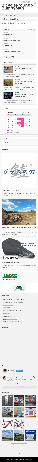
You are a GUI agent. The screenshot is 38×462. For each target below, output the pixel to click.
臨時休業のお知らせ (9, 34)
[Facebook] (19, 453)
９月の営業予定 (8, 45)
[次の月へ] (29, 113)
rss (24, 2)
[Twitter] (15, 453)
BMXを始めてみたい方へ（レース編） (24, 69)
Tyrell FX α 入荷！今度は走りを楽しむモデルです (14, 299)
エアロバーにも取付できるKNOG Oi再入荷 (13, 310)
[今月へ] (26, 113)
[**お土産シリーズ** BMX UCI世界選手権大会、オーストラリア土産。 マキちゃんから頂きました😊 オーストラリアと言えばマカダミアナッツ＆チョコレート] (30, 411)
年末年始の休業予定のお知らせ (12, 40)
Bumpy (9, 377)
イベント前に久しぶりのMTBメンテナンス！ (13, 302)
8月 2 (22, 377)
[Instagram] (22, 453)
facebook (29, 2)
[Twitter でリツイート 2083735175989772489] (11, 383)
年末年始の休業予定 (9, 57)
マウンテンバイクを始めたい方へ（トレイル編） (23, 82)
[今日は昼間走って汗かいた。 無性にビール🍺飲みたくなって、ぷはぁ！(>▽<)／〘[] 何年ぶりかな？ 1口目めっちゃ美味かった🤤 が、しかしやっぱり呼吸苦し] (30, 423)
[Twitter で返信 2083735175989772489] (8, 383)
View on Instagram (19, 445)
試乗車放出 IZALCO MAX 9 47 (11, 321)
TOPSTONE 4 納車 (8, 305)
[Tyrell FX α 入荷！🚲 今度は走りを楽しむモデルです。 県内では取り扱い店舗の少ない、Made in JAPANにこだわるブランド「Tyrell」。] (30, 399)
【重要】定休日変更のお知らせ (12, 51)
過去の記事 (32, 29)
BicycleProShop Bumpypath (17, 6)
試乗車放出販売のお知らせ (9, 316)
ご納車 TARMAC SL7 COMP (10, 319)
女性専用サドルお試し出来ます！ (11, 262)
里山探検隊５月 (6, 313)
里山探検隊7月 (6, 307)
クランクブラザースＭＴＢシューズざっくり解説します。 (24, 95)
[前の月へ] (22, 113)
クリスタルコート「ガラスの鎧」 (11, 190)
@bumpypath (15, 377)
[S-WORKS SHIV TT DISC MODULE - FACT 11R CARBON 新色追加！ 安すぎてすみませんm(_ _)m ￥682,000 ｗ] (7, 423)
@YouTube (12, 380)
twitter (26, 2)
